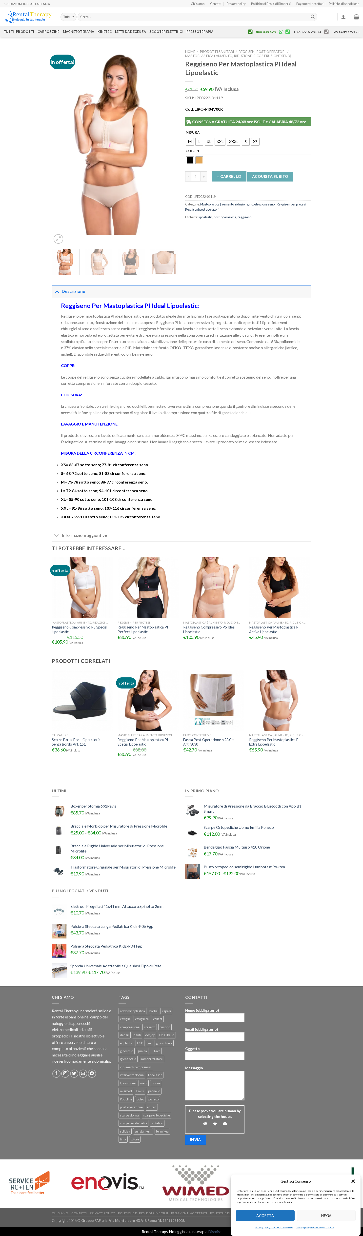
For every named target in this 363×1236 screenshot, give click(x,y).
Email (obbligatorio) (201, 1029)
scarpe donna (129, 1115)
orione (156, 1083)
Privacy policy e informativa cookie (274, 1227)
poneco (153, 1099)
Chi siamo (197, 4)
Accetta (265, 1215)
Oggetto (192, 1049)
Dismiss (215, 1231)
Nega (326, 1215)
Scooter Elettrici (166, 32)
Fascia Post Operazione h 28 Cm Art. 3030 (208, 742)
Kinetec (105, 32)
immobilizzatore (152, 1059)
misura (193, 132)
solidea (125, 1131)
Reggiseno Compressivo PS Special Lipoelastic (79, 629)
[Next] (169, 146)
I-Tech (155, 1051)
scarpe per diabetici (133, 1123)
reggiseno (244, 217)
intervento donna (132, 1075)
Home (190, 52)
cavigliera (142, 1019)
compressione (130, 1027)
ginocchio (126, 1051)
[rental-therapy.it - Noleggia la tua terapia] (28, 17)
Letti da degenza (130, 32)
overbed (126, 1091)
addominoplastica (132, 1011)
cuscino (165, 1027)
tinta (123, 1139)
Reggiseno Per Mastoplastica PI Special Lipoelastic (143, 742)
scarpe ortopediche (156, 1115)
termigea (162, 1131)
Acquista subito (270, 176)
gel (149, 1043)
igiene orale (128, 1059)
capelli (166, 1011)
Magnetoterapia (78, 32)
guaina (142, 1051)
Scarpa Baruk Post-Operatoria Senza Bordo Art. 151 (76, 742)
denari (124, 1035)
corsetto (149, 1027)
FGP (140, 1043)
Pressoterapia (199, 32)
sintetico (157, 1123)
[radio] (190, 141)
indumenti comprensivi (136, 1067)
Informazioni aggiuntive (84, 535)
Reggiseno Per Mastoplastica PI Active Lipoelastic (274, 629)
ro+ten (151, 1107)
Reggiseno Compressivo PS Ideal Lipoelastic (209, 629)
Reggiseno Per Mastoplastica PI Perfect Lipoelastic (143, 629)
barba (153, 1011)
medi (143, 1083)
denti (137, 1035)
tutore (135, 1139)
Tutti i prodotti (19, 32)
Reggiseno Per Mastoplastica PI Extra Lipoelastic (274, 742)
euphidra (126, 1043)
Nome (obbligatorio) (202, 1010)
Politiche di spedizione (344, 4)
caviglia (125, 1019)
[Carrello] (356, 16)
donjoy (150, 1035)
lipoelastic (205, 217)
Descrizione (73, 291)
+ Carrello (229, 176)
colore (193, 151)
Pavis (140, 1091)
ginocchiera (164, 1043)
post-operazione (225, 217)
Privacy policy (236, 4)
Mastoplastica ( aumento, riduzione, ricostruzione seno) (238, 56)
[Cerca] (312, 17)
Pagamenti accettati (309, 4)
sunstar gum (143, 1131)
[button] (353, 1181)
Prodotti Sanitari (217, 52)
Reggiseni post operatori (262, 52)
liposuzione (128, 1083)
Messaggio (194, 1068)
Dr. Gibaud (166, 1035)
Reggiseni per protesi (291, 204)
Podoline (126, 1099)
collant (157, 1019)
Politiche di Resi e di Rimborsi (271, 4)
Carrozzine (49, 32)
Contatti (215, 4)
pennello (154, 1091)
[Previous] (60, 146)
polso (140, 1099)
